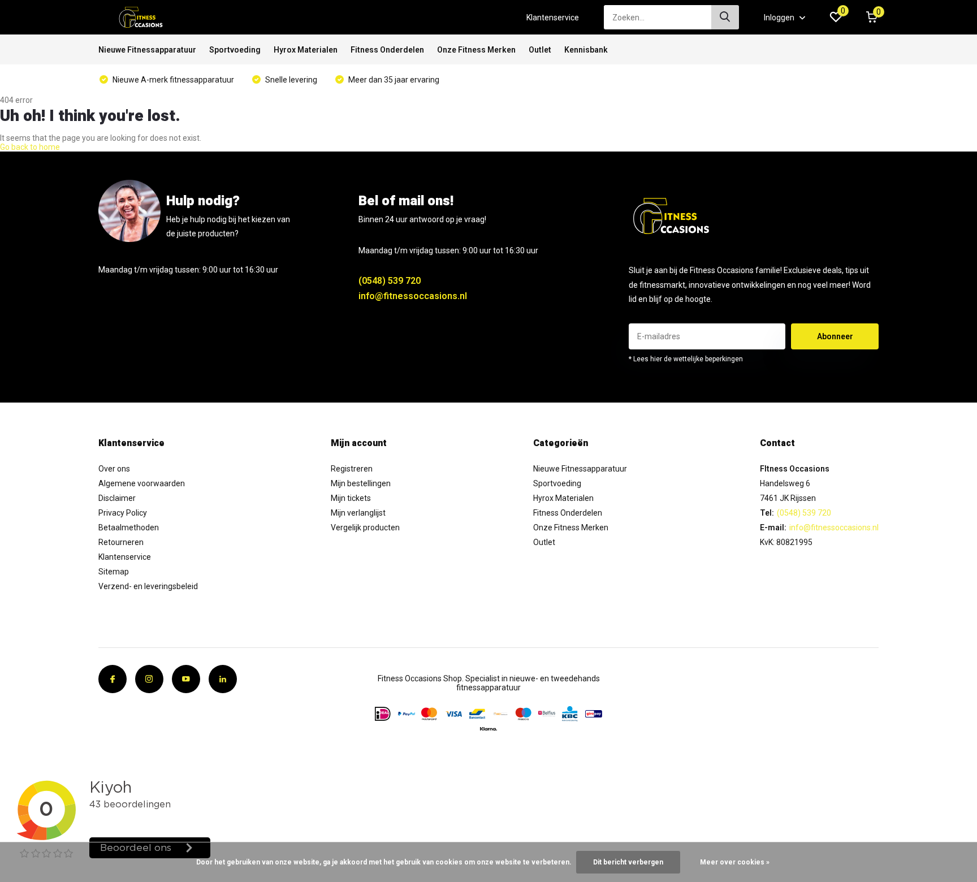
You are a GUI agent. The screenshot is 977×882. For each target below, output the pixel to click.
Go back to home (30, 147)
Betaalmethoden (128, 527)
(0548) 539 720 (389, 280)
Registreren (352, 468)
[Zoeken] (725, 17)
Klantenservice (552, 17)
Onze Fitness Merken (476, 49)
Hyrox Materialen (306, 49)
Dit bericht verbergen (628, 862)
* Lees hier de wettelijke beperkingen (686, 359)
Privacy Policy (122, 512)
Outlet (540, 49)
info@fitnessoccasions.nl (412, 296)
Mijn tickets (351, 498)
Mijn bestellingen (361, 483)
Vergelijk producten (365, 527)
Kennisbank (586, 49)
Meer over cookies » (735, 862)
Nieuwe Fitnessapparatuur (147, 49)
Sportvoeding (235, 49)
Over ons (114, 468)
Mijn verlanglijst (358, 512)
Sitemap (113, 571)
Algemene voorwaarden (141, 483)
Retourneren (121, 542)
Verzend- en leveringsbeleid (148, 586)
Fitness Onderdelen (387, 49)
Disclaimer (117, 498)
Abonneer (835, 336)
